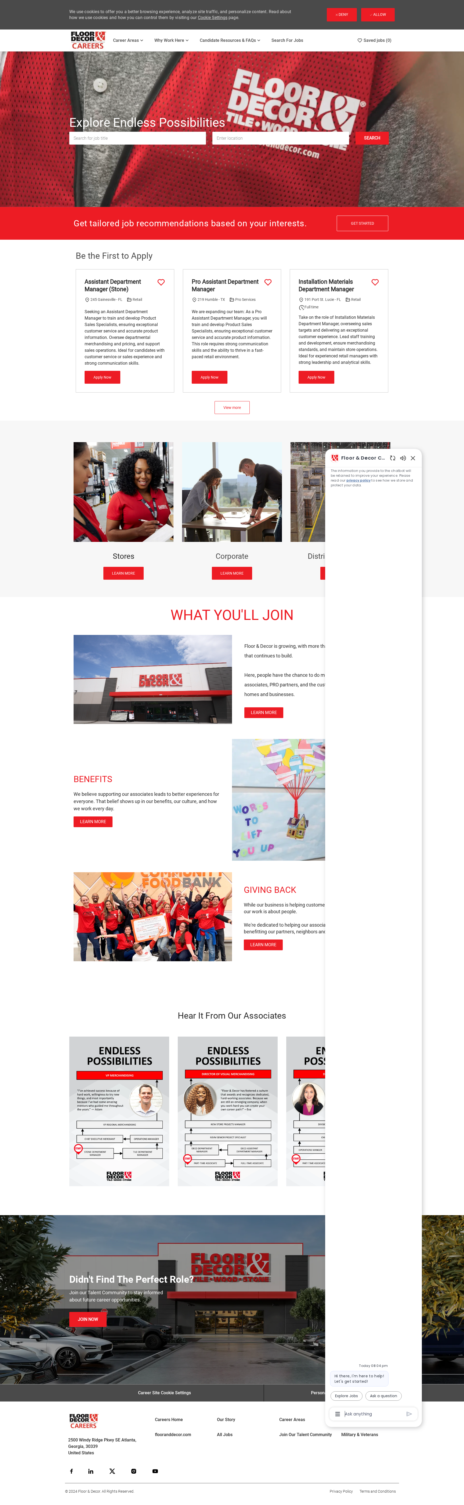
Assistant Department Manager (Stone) (113, 285)
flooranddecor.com (173, 1434)
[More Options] (337, 1414)
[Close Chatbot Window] (412, 458)
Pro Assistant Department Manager (225, 285)
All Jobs (225, 1434)
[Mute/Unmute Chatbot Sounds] (403, 458)
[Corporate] (232, 511)
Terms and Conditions (378, 1491)
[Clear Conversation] (393, 457)
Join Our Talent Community (305, 1434)
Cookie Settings (212, 17)
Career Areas (292, 1419)
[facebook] (71, 1471)
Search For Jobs (287, 40)
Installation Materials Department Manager (326, 285)
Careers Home (169, 1419)
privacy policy (358, 480)
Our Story (226, 1419)
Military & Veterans (359, 1434)
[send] (409, 1414)
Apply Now (102, 377)
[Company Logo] (88, 40)
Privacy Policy (341, 1491)
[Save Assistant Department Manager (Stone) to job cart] (161, 282)
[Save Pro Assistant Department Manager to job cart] (268, 282)
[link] (263, 712)
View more (232, 407)
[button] (372, 138)
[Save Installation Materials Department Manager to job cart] (375, 282)
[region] (373, 935)
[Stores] (123, 511)
